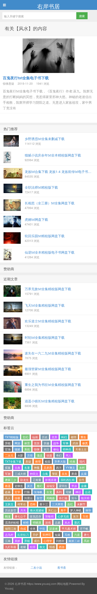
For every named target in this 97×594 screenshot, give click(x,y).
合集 (45, 474)
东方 (76, 516)
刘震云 (28, 498)
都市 (74, 437)
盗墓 (8, 492)
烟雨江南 (10, 528)
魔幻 (39, 486)
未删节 (81, 504)
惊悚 (37, 449)
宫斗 (74, 498)
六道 (77, 535)
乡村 (82, 467)
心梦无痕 (63, 516)
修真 (85, 443)
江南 (8, 541)
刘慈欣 (60, 541)
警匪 (55, 474)
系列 (59, 492)
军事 (66, 443)
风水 (67, 522)
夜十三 (44, 504)
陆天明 (85, 498)
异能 (8, 443)
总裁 (58, 522)
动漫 (49, 455)
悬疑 (28, 461)
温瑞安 (50, 486)
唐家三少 (10, 480)
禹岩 (86, 541)
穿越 (46, 443)
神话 (78, 492)
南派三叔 (74, 541)
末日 (46, 449)
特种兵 (67, 449)
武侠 (75, 443)
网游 (17, 443)
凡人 (8, 498)
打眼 (27, 492)
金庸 (84, 486)
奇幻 (59, 455)
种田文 (34, 474)
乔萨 (35, 535)
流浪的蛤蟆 (12, 522)
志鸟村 (9, 535)
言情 (30, 455)
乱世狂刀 (23, 535)
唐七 (86, 535)
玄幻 (25, 437)
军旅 (8, 474)
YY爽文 (70, 467)
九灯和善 (10, 547)
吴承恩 (48, 467)
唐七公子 (20, 516)
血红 (70, 504)
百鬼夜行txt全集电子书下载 (26, 77)
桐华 (88, 510)
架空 (39, 498)
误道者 (53, 528)
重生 (83, 437)
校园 (47, 461)
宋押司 (46, 535)
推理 (38, 461)
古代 (81, 480)
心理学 (48, 541)
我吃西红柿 (68, 480)
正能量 (37, 480)
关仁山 (52, 510)
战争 (56, 443)
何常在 (21, 504)
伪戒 (23, 528)
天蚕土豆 (81, 449)
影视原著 (51, 480)
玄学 (17, 492)
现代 (82, 461)
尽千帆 (84, 528)
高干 (63, 510)
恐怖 (33, 504)
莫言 (30, 486)
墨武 (77, 522)
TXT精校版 (12, 437)
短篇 (58, 535)
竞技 (37, 443)
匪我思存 (35, 516)
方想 (85, 516)
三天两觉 (57, 504)
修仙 (56, 449)
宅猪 (68, 492)
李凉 (74, 486)
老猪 (23, 547)
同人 (68, 455)
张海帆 (38, 492)
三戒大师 (20, 474)
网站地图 (63, 584)
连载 (17, 498)
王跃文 (9, 504)
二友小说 (36, 567)
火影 (20, 455)
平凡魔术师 (69, 528)
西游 (62, 547)
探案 (8, 467)
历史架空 (10, 510)
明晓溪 (37, 522)
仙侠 (35, 437)
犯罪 (33, 547)
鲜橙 (26, 522)
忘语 (88, 492)
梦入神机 (75, 510)
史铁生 (19, 486)
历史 (45, 437)
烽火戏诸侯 (37, 510)
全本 (33, 528)
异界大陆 (60, 461)
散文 (42, 547)
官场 (8, 449)
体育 (27, 443)
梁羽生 (63, 486)
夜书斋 (61, 567)
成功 (37, 541)
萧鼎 (74, 474)
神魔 (37, 467)
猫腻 (17, 449)
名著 (27, 467)
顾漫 (8, 516)
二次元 (9, 455)
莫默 (17, 541)
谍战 (39, 455)
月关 (23, 510)
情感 (52, 547)
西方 (59, 467)
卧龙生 (24, 480)
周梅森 (50, 498)
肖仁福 (63, 498)
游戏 (48, 522)
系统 (27, 449)
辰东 (64, 474)
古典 (17, 467)
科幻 (64, 437)
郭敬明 (49, 516)
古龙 (49, 492)
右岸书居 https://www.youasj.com (36, 584)
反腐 (84, 474)
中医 (42, 528)
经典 (72, 461)
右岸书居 (48, 6)
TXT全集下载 (13, 461)
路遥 (8, 486)
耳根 (67, 535)
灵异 (54, 437)
